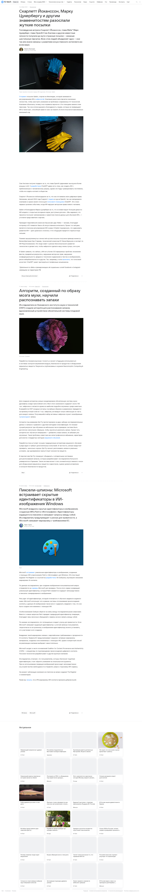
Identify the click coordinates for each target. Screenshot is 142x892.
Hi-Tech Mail (38, 485)
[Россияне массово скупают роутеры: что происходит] (110, 849)
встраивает (30, 572)
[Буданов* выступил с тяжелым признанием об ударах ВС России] (84, 797)
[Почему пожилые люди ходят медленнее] (31, 849)
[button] (51, 72)
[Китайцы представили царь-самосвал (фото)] (31, 823)
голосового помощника (55, 202)
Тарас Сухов (28, 524)
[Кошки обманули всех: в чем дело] (58, 849)
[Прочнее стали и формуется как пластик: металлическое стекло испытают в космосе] (58, 797)
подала (51, 199)
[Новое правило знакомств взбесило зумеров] (84, 875)
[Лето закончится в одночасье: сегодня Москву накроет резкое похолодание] (84, 770)
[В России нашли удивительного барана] (110, 797)
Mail (3, 890)
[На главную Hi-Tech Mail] (7, 2)
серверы (35, 588)
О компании (8, 890)
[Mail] (2, 2)
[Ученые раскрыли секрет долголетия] (110, 770)
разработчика (36, 186)
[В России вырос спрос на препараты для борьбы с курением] (110, 875)
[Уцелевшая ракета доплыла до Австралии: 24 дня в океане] (84, 744)
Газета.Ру (37, 286)
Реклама (14, 890)
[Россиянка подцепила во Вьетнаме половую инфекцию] (58, 744)
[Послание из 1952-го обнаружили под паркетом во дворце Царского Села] (58, 770)
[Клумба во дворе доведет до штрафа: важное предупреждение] (58, 823)
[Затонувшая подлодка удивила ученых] (58, 875)
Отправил (22, 96)
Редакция (85, 890)
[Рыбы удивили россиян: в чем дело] (31, 797)
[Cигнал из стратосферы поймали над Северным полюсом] (31, 875)
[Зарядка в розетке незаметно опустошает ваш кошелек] (84, 823)
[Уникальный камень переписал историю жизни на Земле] (31, 770)
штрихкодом (24, 417)
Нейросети (47, 485)
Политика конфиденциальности (131, 890)
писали (29, 680)
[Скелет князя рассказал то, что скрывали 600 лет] (84, 849)
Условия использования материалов (98, 890)
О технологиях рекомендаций (115, 890)
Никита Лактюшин (29, 49)
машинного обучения (52, 438)
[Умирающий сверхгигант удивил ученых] (31, 744)
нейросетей (40, 99)
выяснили (66, 259)
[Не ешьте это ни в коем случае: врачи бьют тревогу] (110, 744)
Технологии (33, 7)
